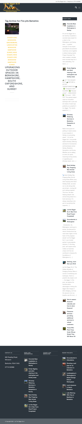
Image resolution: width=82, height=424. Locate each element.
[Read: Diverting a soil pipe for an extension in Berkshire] (64, 364)
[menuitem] (75, 7)
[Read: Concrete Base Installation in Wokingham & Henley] (64, 25)
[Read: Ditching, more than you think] (64, 262)
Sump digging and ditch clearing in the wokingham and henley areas (72, 72)
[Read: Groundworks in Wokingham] (64, 220)
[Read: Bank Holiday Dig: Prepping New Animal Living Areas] (64, 166)
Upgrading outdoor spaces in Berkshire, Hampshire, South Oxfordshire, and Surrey (14, 78)
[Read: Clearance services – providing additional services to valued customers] (64, 312)
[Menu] (79, 7)
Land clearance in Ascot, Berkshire (71, 387)
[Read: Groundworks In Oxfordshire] (64, 359)
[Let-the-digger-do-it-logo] (11, 7)
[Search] (75, 7)
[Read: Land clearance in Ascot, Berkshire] (64, 386)
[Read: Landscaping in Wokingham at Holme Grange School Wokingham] (64, 374)
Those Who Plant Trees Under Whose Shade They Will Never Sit (71, 332)
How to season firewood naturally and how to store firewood (71, 304)
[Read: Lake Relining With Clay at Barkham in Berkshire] (64, 394)
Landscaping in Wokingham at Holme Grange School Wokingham (71, 377)
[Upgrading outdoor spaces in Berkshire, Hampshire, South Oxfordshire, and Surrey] (12, 28)
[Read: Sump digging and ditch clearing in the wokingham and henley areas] (64, 69)
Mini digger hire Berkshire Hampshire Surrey (12, 59)
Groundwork (12, 42)
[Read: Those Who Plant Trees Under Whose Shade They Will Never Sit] (64, 328)
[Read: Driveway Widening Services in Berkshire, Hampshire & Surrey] (64, 115)
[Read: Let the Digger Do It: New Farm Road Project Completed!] (64, 210)
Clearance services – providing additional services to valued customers (70, 318)
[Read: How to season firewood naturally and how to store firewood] (64, 300)
